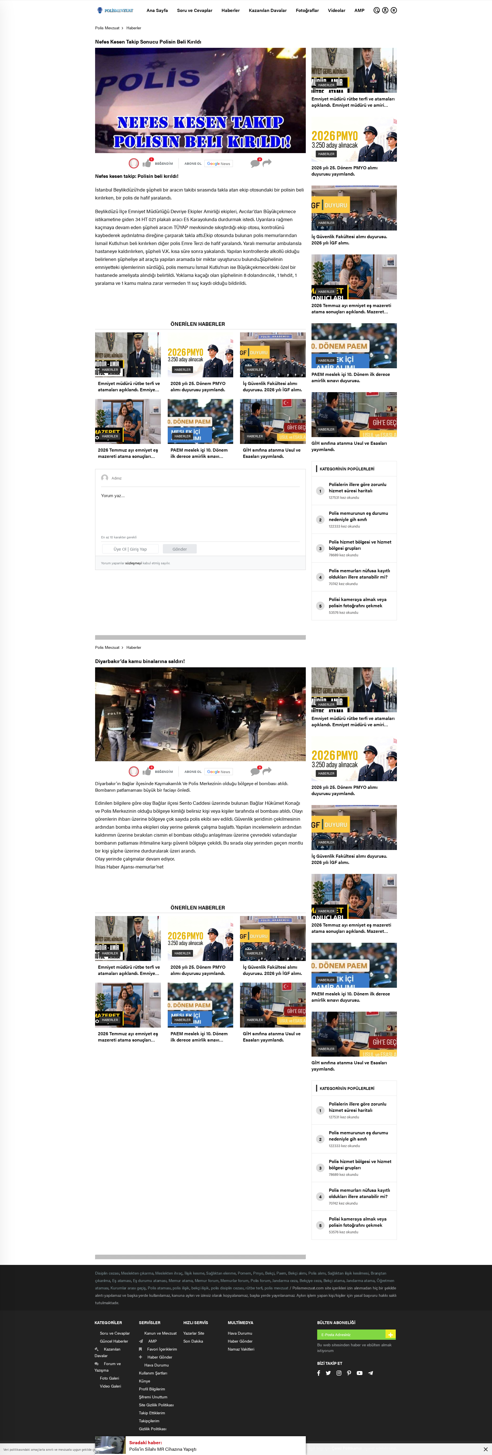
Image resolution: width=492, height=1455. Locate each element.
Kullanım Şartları (153, 1373)
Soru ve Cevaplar (194, 10)
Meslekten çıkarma (137, 1273)
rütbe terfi (254, 1288)
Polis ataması (159, 1288)
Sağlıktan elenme (220, 1273)
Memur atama (181, 1280)
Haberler (231, 10)
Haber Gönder (240, 1341)
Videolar (336, 10)
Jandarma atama (360, 1280)
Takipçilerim (149, 1420)
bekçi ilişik (200, 1288)
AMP (359, 10)
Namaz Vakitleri (241, 1349)
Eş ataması (121, 1280)
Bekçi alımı (297, 1273)
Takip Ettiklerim (152, 1412)
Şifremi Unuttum (153, 1397)
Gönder (180, 549)
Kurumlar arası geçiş (128, 1288)
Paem (281, 1273)
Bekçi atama (334, 1280)
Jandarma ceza (285, 1280)
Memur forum (207, 1280)
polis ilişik (181, 1288)
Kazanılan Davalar (268, 10)
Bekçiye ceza (310, 1280)
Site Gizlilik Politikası (156, 1404)
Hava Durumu (240, 1333)
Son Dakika (193, 1341)
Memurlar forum (234, 1280)
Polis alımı (317, 1273)
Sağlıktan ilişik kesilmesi (348, 1273)
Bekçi (269, 1273)
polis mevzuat (276, 1288)
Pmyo (258, 1273)
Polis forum (260, 1280)
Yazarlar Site (193, 1333)
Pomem (244, 1273)
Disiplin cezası (107, 1273)
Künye (144, 1381)
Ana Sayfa (157, 10)
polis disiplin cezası (227, 1288)
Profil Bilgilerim (152, 1389)
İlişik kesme (194, 1273)
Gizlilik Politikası (152, 1428)
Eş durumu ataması (150, 1280)
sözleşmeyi (133, 562)
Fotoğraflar (307, 10)
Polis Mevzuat (107, 27)
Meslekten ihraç (169, 1273)
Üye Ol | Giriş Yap (130, 549)
